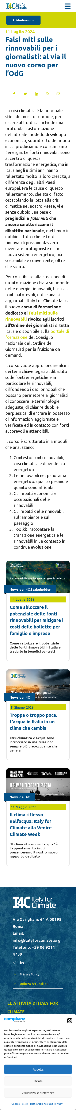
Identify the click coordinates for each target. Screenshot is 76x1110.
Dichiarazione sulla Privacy (46, 1104)
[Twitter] (25, 94)
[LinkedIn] (36, 94)
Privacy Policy (29, 974)
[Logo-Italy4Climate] (16, 5)
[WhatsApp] (47, 94)
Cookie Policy (19, 1104)
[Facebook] (14, 94)
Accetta (38, 1069)
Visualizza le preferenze (38, 1093)
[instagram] (14, 962)
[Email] (58, 94)
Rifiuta (38, 1081)
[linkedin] (22, 962)
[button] (70, 1021)
